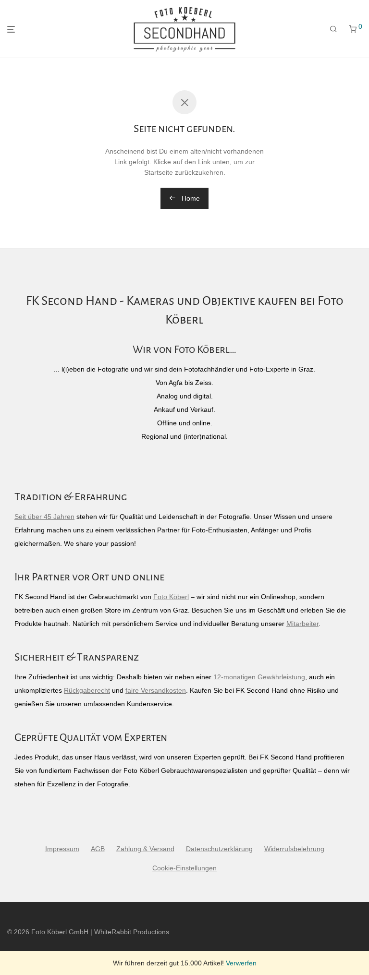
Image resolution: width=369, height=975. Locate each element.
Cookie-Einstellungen (184, 868)
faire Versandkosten (155, 690)
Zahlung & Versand (145, 849)
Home (190, 198)
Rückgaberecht (87, 690)
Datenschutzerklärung (219, 849)
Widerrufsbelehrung (294, 849)
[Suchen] (333, 29)
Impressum (62, 849)
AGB (98, 849)
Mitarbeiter (302, 623)
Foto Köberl (171, 597)
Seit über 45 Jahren (44, 516)
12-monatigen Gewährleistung (259, 677)
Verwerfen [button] (241, 963)
